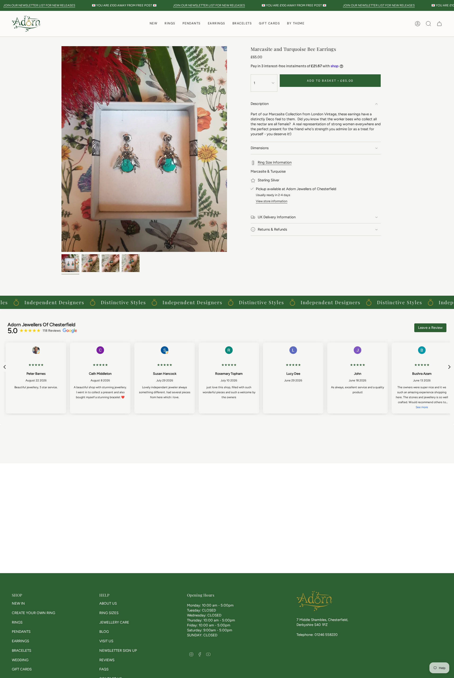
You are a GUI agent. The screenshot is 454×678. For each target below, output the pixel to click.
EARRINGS (20, 641)
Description (260, 104)
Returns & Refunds (272, 229)
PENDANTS (21, 631)
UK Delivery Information (277, 217)
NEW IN (18, 603)
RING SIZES (108, 613)
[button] (170, 24)
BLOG (104, 631)
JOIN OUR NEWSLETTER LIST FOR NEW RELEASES (39, 5)
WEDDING (20, 660)
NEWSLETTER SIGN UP (118, 650)
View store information (271, 201)
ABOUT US (108, 603)
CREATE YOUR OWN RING (33, 613)
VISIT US (106, 641)
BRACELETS (21, 650)
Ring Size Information (275, 162)
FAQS (104, 669)
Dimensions (260, 148)
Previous (61, 149)
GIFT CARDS (22, 669)
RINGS (17, 622)
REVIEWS (106, 660)
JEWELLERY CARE (114, 622)
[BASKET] (439, 24)
